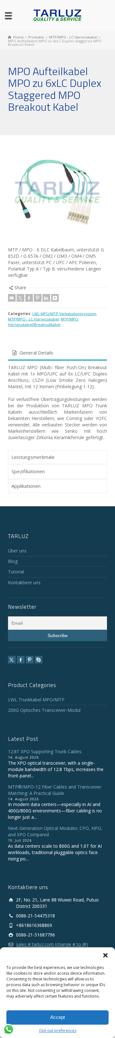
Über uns (17, 551)
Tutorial (16, 572)
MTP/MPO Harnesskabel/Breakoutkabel (43, 322)
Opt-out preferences (57, 1030)
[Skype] (38, 659)
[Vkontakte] (55, 298)
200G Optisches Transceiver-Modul (44, 710)
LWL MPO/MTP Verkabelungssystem (64, 313)
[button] (105, 955)
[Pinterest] (38, 298)
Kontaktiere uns (24, 582)
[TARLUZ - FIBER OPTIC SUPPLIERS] (57, 15)
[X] (20, 298)
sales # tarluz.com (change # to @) (52, 944)
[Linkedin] (46, 298)
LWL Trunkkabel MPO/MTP (36, 700)
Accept (57, 1017)
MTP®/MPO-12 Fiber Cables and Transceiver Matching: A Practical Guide (54, 790)
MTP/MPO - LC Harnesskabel (33, 319)
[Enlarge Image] (57, 192)
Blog (13, 561)
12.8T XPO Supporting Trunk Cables (44, 751)
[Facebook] (29, 298)
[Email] (12, 298)
